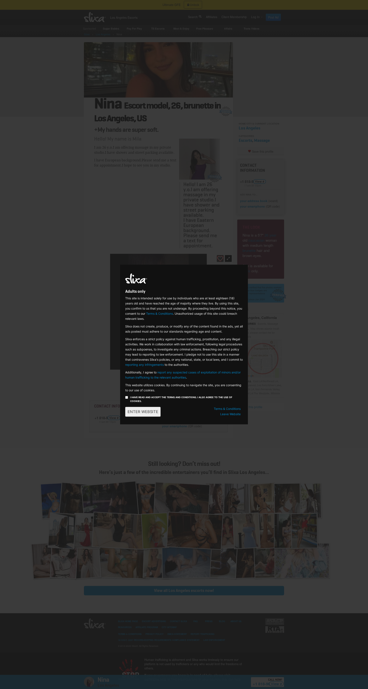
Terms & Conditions (159, 313)
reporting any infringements (144, 364)
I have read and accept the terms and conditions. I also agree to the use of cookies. (181, 399)
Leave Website (230, 414)
